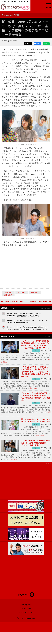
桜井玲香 (34, 292)
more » (48, 463)
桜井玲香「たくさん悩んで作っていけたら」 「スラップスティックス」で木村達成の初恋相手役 (28, 321)
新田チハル (22, 292)
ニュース (9, 15)
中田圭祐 (8, 292)
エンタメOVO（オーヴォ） (15, 7)
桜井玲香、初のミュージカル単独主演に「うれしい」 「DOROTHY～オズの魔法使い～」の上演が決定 (24, 315)
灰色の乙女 (8, 295)
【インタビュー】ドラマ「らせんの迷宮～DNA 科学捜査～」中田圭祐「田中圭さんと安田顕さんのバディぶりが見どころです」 (28, 328)
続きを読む (33, 388)
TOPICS (16, 15)
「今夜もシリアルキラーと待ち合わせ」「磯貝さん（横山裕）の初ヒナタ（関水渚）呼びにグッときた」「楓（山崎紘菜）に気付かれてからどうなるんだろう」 (35, 371)
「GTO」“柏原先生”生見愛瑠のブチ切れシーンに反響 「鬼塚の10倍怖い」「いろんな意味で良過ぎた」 (35, 443)
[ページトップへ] (26, 596)
